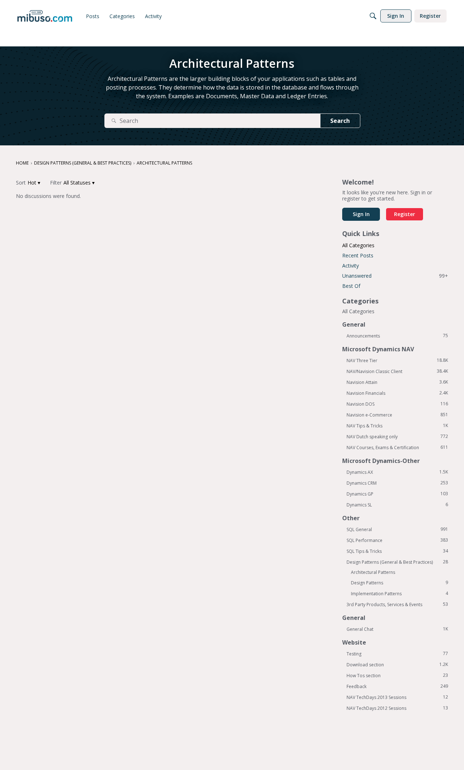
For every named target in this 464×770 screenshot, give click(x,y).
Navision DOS (397, 404)
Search (340, 121)
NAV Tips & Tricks (397, 425)
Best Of (351, 285)
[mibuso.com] (44, 16)
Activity (350, 265)
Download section (397, 664)
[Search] (373, 15)
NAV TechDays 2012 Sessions (397, 708)
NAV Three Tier (397, 360)
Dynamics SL (397, 504)
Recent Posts (357, 255)
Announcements (397, 335)
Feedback (397, 686)
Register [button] (404, 214)
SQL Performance (397, 540)
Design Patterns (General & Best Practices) (397, 562)
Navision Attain (397, 382)
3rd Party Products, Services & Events (397, 604)
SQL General (397, 529)
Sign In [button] (361, 214)
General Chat (397, 629)
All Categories (358, 245)
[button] (34, 182)
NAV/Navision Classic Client (397, 371)
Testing (397, 653)
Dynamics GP (397, 493)
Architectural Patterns (373, 572)
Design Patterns (399, 582)
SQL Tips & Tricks (397, 551)
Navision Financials (397, 393)
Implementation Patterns (399, 593)
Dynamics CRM (397, 483)
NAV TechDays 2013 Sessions (397, 697)
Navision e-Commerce (397, 414)
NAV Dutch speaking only (397, 436)
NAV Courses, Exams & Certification (397, 447)
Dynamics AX (397, 472)
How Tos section (397, 675)
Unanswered (395, 275)
